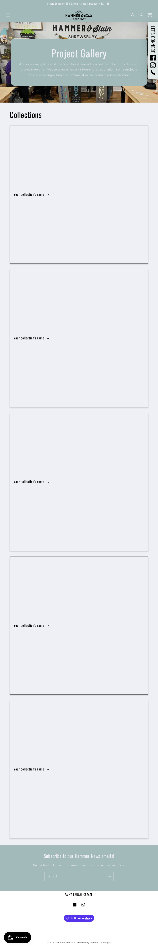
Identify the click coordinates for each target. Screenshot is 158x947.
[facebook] (153, 58)
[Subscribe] (109, 876)
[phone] (153, 72)
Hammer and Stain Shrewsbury (72, 943)
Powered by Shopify (100, 943)
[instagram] (153, 65)
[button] (8, 15)
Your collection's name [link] (29, 194)
